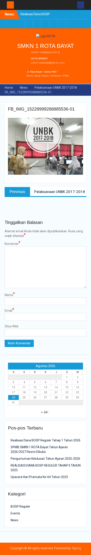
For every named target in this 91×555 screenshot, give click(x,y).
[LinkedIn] (45, 23)
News (14, 520)
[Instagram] (62, 23)
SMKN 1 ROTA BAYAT (45, 46)
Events (15, 513)
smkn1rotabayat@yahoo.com (48, 62)
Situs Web (12, 326)
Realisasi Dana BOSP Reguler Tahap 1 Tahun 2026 (45, 440)
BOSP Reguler (20, 506)
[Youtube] (54, 23)
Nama (10, 295)
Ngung (76, 548)
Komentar (12, 244)
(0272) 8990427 (39, 58)
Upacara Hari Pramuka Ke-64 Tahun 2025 (39, 477)
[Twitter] (37, 23)
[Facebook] (29, 23)
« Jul (44, 412)
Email (9, 310)
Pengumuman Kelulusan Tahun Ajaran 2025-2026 (45, 458)
